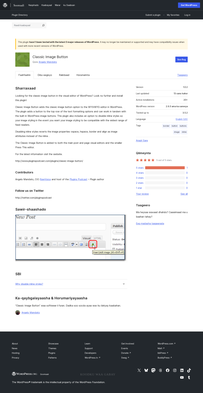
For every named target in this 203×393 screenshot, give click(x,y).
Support (89, 348)
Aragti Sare (142, 140)
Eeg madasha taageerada (150, 223)
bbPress (163, 353)
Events (124, 348)
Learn (87, 343)
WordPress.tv (92, 357)
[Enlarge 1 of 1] (123, 218)
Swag (125, 357)
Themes (52, 348)
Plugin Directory (20, 15)
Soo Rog (181, 59)
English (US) (182, 119)
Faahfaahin (24, 75)
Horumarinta (83, 75)
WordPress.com (167, 343)
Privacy (15, 357)
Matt (161, 348)
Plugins (51, 353)
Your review (142, 193)
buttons (183, 126)
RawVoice (45, 179)
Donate (126, 353)
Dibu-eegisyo (45, 75)
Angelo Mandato (48, 61)
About (15, 343)
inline (184, 132)
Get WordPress (189, 5)
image (177, 132)
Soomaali (44, 374)
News (14, 348)
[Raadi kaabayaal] (43, 25)
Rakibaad (64, 75)
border (166, 126)
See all (184, 193)
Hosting (15, 353)
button (174, 126)
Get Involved (127, 343)
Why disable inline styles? (29, 284)
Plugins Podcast (78, 179)
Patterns (52, 357)
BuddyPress (165, 357)
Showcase (53, 343)
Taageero (182, 75)
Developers (90, 353)
